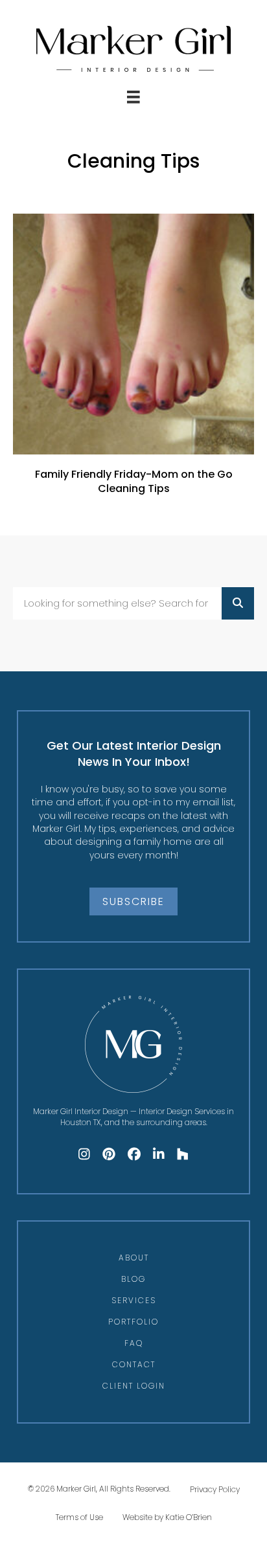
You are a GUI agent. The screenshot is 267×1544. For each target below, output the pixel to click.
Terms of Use (79, 1517)
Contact (134, 1364)
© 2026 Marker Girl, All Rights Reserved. (99, 1488)
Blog (133, 1278)
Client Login (133, 1385)
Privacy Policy (215, 1489)
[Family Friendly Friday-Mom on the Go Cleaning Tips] (133, 361)
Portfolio (133, 1321)
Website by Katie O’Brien (167, 1517)
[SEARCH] (238, 603)
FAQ (133, 1342)
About (134, 1257)
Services (133, 1300)
